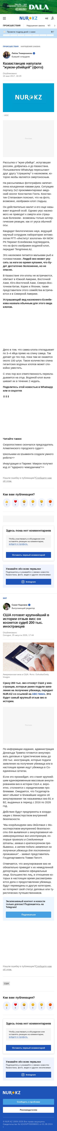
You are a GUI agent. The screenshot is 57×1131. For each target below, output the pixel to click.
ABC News (38, 693)
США (6, 983)
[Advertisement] (28, 138)
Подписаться (28, 914)
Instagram (31, 582)
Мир (5, 598)
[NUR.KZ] (28, 18)
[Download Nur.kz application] (28, 7)
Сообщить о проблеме (28, 1102)
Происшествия (11, 25)
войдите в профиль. (18, 544)
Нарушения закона (36, 25)
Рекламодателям (28, 1110)
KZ (46, 18)
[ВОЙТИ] (53, 18)
